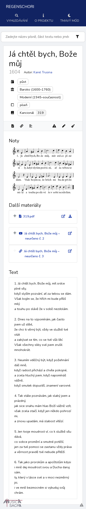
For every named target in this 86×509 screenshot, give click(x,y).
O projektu (44, 20)
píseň (23, 105)
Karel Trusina (43, 72)
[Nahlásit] (54, 126)
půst (23, 81)
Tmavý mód (69, 20)
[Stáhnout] (68, 216)
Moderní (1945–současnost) (40, 97)
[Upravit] (64, 126)
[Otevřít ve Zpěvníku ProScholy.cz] (73, 126)
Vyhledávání (17, 20)
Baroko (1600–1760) (35, 89)
